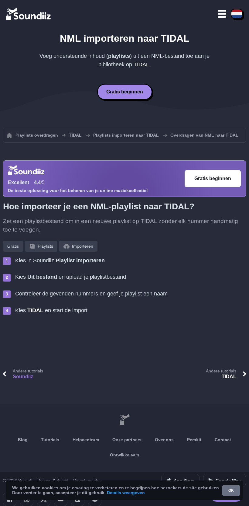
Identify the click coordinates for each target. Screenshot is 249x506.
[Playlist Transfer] (29, 14)
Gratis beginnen (124, 91)
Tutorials (50, 439)
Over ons (164, 439)
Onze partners (127, 439)
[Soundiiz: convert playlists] (124, 420)
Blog (23, 439)
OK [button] (231, 490)
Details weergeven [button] (126, 492)
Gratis (13, 246)
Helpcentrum (86, 439)
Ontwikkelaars (124, 454)
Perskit (194, 439)
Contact (223, 439)
